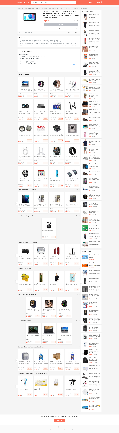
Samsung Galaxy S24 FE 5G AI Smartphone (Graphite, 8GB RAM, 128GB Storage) (94, 203)
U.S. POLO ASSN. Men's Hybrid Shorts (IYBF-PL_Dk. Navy (94, 16)
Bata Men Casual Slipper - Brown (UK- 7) (95, 172)
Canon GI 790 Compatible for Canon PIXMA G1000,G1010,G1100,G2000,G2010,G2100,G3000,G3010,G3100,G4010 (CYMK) (41, 179)
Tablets (77, 32)
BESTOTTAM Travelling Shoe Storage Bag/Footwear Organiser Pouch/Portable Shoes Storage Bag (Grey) (25, 362)
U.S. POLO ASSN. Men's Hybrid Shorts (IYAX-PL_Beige (94, 95)
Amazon (19, 208)
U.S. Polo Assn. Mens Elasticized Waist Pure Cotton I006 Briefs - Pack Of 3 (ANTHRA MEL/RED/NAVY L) (94, 48)
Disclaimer (78, 427)
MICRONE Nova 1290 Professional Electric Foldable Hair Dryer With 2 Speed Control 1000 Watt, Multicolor (25, 388)
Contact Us (45, 427)
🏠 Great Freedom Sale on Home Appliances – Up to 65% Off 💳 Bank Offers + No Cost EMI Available (95, 264)
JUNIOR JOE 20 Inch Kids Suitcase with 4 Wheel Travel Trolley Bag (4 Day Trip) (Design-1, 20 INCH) (72, 362)
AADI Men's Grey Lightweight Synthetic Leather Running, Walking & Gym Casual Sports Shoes (94, 211)
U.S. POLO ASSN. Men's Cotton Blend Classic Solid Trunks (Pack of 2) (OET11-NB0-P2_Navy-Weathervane (94, 111)
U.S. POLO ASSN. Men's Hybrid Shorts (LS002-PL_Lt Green (94, 149)
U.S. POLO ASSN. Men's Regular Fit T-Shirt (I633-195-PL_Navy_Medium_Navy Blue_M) (94, 141)
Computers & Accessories (68, 32)
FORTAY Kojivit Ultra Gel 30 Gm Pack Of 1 (40, 388)
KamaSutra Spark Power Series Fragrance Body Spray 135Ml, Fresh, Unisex (94, 40)
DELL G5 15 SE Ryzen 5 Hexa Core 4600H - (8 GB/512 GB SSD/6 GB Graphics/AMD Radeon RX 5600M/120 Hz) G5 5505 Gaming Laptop (33, 336)
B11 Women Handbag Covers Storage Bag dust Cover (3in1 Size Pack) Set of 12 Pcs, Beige (56, 362)
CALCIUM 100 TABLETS (55, 388)
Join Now (59, 421)
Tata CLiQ (36, 287)
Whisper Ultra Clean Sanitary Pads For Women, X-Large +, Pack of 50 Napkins (94, 227)
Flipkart (27, 339)
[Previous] (16, 203)
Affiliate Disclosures (70, 427)
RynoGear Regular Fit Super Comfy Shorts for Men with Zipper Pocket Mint (72, 283)
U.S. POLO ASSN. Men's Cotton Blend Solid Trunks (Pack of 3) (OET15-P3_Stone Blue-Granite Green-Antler (95, 219)
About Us (40, 427)
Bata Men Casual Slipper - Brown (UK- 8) (95, 118)
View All (78, 189)
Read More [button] (75, 64)
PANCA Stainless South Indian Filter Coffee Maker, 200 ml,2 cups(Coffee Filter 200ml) (72, 257)
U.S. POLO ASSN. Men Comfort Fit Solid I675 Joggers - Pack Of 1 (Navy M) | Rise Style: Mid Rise (94, 24)
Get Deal (61, 24)
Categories (20, 6)
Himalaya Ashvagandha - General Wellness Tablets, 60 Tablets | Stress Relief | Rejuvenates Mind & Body (94, 243)
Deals (31, 6)
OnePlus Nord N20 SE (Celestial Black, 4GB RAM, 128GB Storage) (25, 205)
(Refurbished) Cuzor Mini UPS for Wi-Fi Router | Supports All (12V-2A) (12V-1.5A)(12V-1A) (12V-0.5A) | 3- (40, 112)
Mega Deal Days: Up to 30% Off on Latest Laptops (94, 256)
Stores (26, 6)
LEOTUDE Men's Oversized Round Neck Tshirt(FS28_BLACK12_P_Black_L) (56, 283)
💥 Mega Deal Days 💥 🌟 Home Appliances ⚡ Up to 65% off (94, 406)
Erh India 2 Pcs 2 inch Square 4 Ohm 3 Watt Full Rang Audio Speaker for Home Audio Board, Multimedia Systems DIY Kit (25, 134)
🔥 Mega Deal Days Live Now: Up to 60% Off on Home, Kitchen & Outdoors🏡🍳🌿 (94, 399)
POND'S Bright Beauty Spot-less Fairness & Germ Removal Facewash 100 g (95, 133)
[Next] (81, 203)
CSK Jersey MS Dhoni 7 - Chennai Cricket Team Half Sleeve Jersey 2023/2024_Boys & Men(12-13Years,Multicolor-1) (25, 283)
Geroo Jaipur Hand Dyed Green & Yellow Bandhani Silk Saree (40, 283)
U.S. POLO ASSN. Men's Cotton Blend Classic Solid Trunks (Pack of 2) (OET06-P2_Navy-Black (94, 103)
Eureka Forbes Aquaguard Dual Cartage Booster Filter (56, 179)
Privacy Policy (62, 427)
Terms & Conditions (53, 427)
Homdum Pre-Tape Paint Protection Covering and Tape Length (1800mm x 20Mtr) (94, 87)
